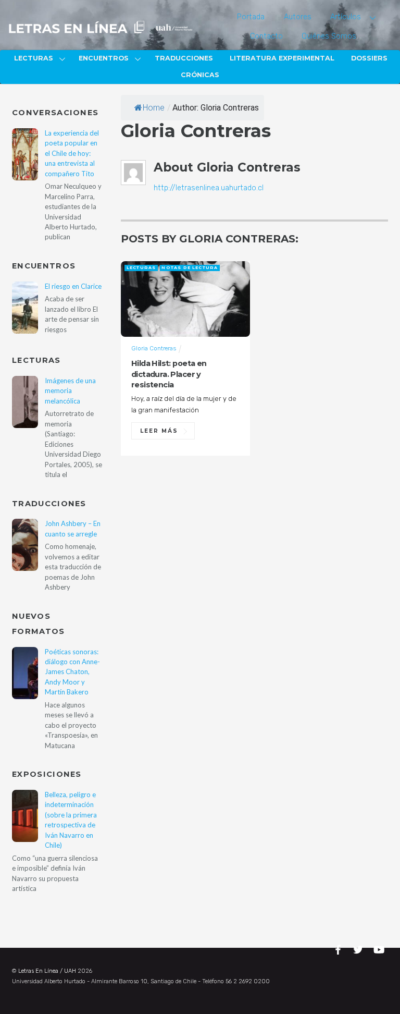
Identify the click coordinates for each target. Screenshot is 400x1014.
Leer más (159, 430)
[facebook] (339, 948)
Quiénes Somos (329, 36)
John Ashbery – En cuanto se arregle (73, 528)
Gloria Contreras (153, 348)
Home (154, 108)
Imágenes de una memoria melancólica (70, 390)
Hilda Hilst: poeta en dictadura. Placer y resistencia (169, 374)
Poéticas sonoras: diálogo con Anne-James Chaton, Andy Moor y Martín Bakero (72, 672)
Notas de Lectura (189, 267)
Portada (251, 17)
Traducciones (184, 58)
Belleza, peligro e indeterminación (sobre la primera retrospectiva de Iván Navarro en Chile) (71, 819)
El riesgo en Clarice (73, 286)
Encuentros (104, 58)
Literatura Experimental (282, 58)
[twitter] (359, 948)
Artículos (345, 17)
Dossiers (369, 58)
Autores (297, 17)
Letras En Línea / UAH (47, 971)
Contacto (266, 36)
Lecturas (33, 58)
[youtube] (380, 948)
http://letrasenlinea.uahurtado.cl (209, 188)
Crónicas (200, 75)
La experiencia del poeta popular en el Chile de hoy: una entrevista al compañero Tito (72, 153)
